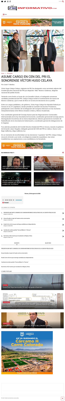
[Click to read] (16, 163)
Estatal (5, 285)
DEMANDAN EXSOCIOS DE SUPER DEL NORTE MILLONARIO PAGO (26, 326)
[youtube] (2, 1)
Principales (6, 302)
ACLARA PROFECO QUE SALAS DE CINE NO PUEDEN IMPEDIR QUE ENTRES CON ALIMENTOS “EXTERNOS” (15, 182)
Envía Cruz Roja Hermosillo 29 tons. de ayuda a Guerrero (22, 287)
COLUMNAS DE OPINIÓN (8, 207)
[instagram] (7, 1)
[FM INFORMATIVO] (32, 10)
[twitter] (5, 1)
